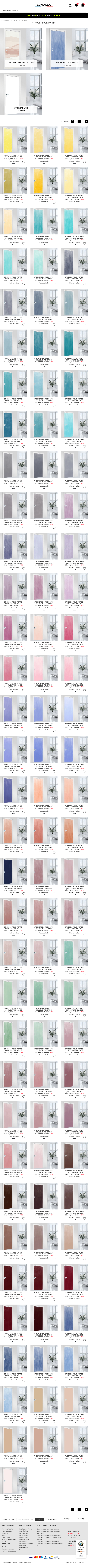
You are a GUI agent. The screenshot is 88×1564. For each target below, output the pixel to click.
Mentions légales (7, 1529)
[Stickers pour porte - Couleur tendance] (13, 140)
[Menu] (4, 5)
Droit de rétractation (9, 1551)
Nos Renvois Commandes (23, 1549)
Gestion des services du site (9, 1540)
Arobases (28, 1562)
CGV (3, 1535)
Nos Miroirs (23, 1541)
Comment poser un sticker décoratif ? (50, 1535)
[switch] (81, 1556)
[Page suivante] (86, 121)
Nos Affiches (23, 1531)
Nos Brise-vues (24, 1539)
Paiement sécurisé (81, 1519)
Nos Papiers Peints (25, 1529)
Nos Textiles (23, 1545)
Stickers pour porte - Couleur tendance (13, 156)
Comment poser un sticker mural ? (48, 1529)
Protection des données (7, 1532)
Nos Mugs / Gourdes (26, 1543)
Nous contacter (75, 1545)
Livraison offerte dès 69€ (66, 1519)
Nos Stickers (23, 1535)
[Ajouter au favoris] (23, 162)
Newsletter (5, 1547)
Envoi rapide (52, 1519)
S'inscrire (39, 1519)
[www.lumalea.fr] (44, 5)
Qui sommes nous (8, 1549)
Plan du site (6, 1537)
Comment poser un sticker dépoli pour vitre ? (48, 1532)
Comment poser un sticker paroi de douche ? (49, 1538)
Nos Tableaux (23, 1533)
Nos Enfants (23, 1537)
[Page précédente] (72, 121)
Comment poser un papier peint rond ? (50, 1544)
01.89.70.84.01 (73, 1533)
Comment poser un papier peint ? (48, 1541)
